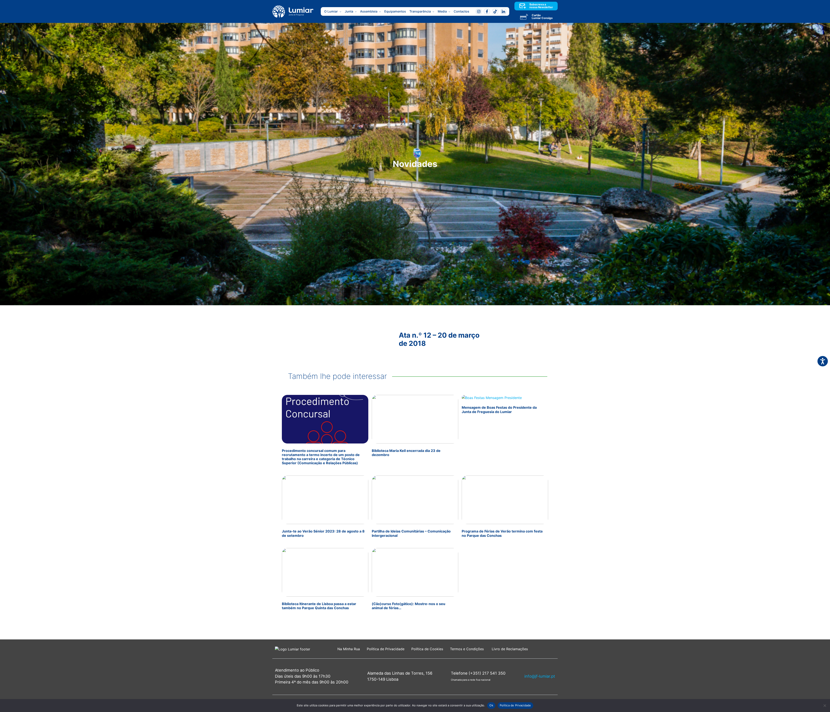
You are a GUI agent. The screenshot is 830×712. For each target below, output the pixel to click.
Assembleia (368, 11)
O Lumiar (331, 11)
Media (442, 11)
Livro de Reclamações (510, 649)
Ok (491, 705)
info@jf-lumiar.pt (539, 676)
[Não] (824, 705)
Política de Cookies (427, 649)
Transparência (420, 11)
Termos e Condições (467, 649)
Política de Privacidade (385, 649)
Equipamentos (395, 11)
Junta (349, 11)
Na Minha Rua (348, 649)
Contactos (461, 11)
